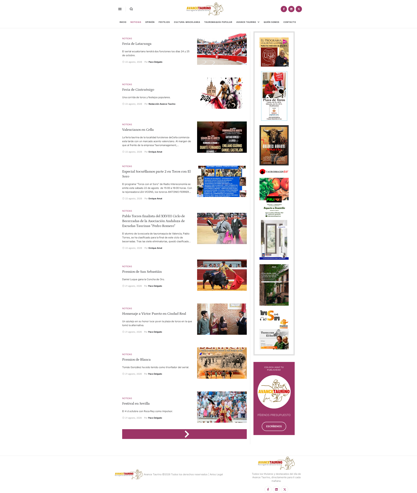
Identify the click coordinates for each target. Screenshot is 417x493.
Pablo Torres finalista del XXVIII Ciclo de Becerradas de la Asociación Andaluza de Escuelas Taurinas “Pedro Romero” (153, 221)
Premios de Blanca (136, 360)
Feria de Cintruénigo (138, 90)
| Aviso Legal (215, 474)
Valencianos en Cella (138, 130)
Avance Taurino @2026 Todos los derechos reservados (176, 474)
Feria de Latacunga (136, 44)
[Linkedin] (291, 9)
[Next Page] (188, 434)
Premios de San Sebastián (142, 272)
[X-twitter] (299, 9)
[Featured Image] (222, 49)
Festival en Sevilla (136, 403)
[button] (119, 9)
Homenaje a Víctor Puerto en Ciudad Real (154, 314)
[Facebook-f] (284, 9)
